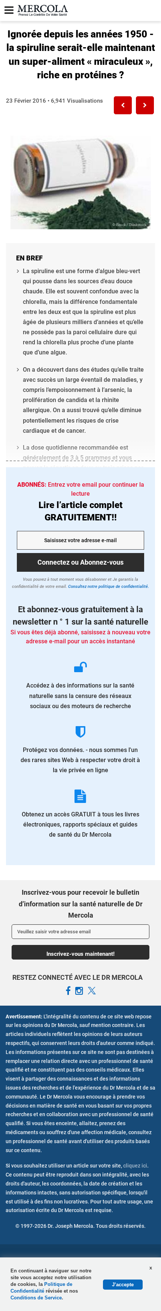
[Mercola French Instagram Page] (79, 991)
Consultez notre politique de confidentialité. (108, 586)
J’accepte (123, 1284)
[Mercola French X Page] (91, 991)
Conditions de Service (36, 1298)
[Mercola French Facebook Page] (68, 991)
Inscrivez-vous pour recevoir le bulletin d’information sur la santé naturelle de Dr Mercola (81, 903)
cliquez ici (135, 1166)
